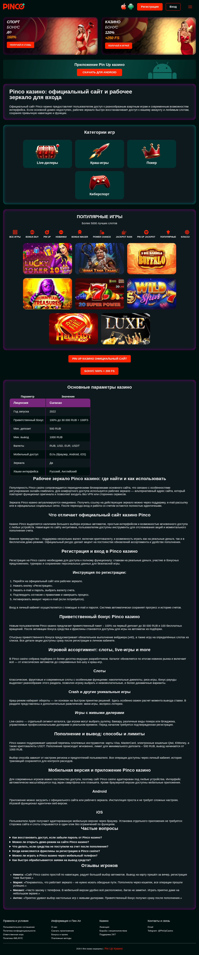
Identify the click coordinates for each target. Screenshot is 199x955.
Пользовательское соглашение (19, 927)
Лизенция (104, 927)
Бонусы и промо (59, 934)
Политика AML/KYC (13, 938)
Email (150, 927)
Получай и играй (118, 45)
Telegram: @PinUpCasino (160, 930)
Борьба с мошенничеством (113, 930)
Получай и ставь (20, 45)
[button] (193, 941)
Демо (47, 327)
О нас (54, 927)
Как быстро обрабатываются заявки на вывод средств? (51, 860)
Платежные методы (61, 938)
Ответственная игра (13, 934)
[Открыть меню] (190, 6)
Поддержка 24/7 (108, 934)
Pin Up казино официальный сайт (99, 358)
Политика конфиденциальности (19, 930)
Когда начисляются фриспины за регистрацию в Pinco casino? (56, 851)
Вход (173, 6)
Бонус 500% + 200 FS (99, 371)
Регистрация (150, 6)
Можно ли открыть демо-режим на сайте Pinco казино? (50, 842)
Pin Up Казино (113, 948)
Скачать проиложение (62, 930)
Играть (47, 318)
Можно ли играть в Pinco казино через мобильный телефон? (54, 855)
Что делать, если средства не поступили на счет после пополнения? (60, 846)
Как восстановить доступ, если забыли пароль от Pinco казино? (57, 837)
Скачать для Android (99, 72)
